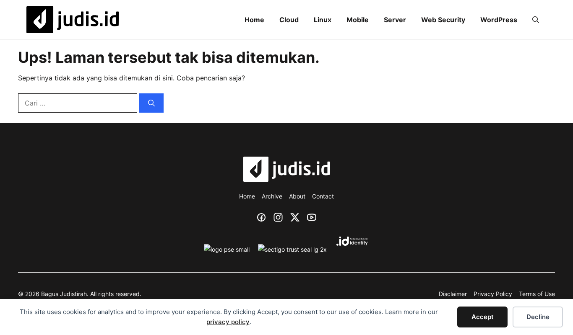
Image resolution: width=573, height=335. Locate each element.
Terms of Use (537, 293)
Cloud (289, 19)
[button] (536, 19)
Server (395, 19)
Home (254, 19)
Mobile (357, 19)
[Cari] (151, 103)
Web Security (443, 19)
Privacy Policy (493, 293)
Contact (323, 196)
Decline (538, 317)
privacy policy (228, 322)
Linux (322, 19)
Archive (272, 196)
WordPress (498, 19)
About (297, 196)
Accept (482, 317)
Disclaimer (453, 293)
